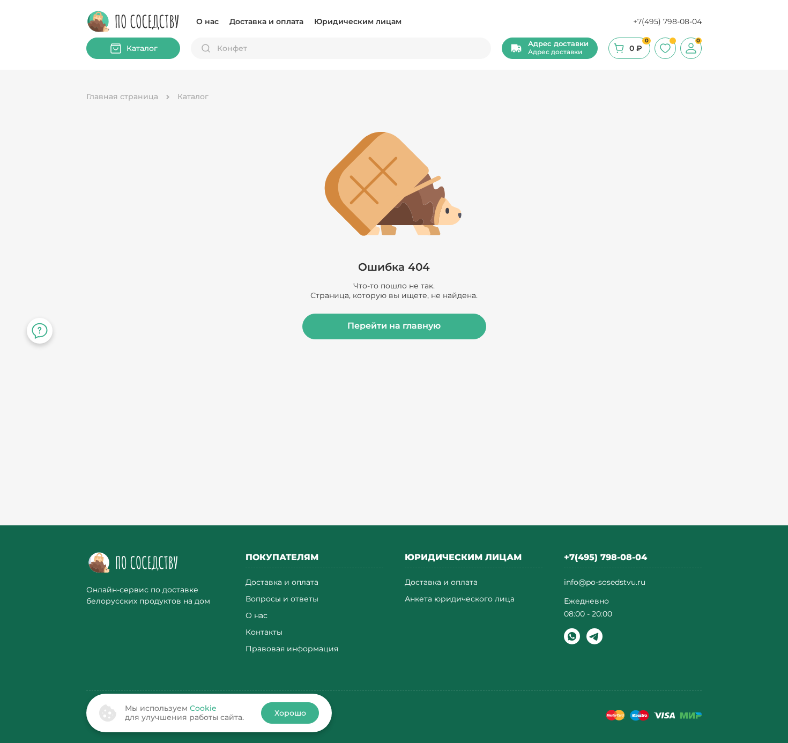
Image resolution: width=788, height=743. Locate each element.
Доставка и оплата (266, 21)
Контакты (264, 632)
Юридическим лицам (358, 21)
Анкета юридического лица (460, 599)
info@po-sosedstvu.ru (604, 582)
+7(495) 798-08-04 (667, 21)
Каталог (142, 48)
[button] (550, 48)
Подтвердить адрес (220, 514)
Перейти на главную (394, 326)
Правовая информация (292, 648)
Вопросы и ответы (282, 599)
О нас (207, 21)
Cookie (203, 708)
